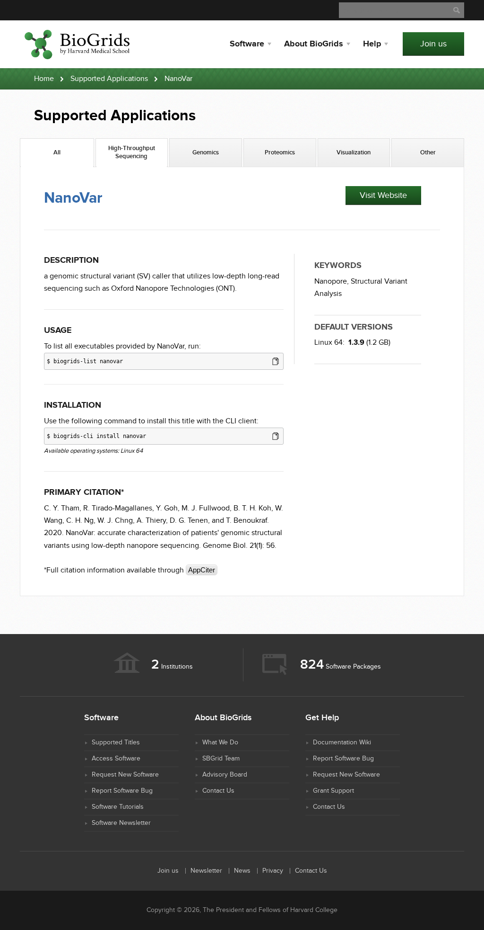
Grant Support (333, 791)
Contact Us (218, 791)
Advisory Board (224, 774)
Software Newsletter (121, 823)
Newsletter (206, 871)
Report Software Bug (122, 791)
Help (372, 44)
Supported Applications (109, 78)
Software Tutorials (118, 807)
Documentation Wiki (342, 742)
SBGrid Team (221, 758)
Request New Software (125, 774)
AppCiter (201, 570)
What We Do (220, 742)
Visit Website (383, 195)
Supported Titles (116, 742)
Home (44, 78)
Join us (433, 44)
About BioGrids (313, 44)
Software (247, 44)
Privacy (272, 871)
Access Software (116, 758)
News (242, 871)
